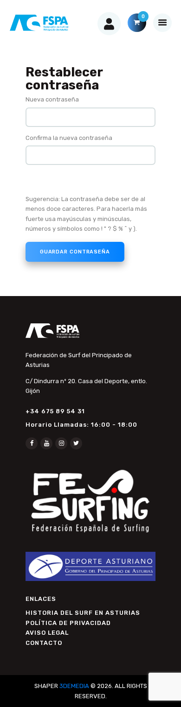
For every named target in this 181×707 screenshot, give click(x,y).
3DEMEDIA (74, 685)
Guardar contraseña (75, 252)
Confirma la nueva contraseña (69, 137)
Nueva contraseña (52, 99)
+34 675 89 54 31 (55, 411)
